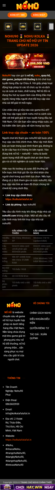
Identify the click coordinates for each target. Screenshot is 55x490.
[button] (4, 5)
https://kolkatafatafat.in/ (19, 199)
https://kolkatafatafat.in (18, 439)
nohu (37, 75)
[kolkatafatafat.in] (27, 5)
